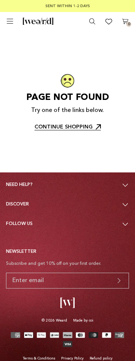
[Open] (10, 21)
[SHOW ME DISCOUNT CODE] (119, 280)
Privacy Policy (72, 358)
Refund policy (101, 358)
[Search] (92, 21)
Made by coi (83, 320)
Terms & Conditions (39, 358)
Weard (61, 320)
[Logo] (38, 21)
